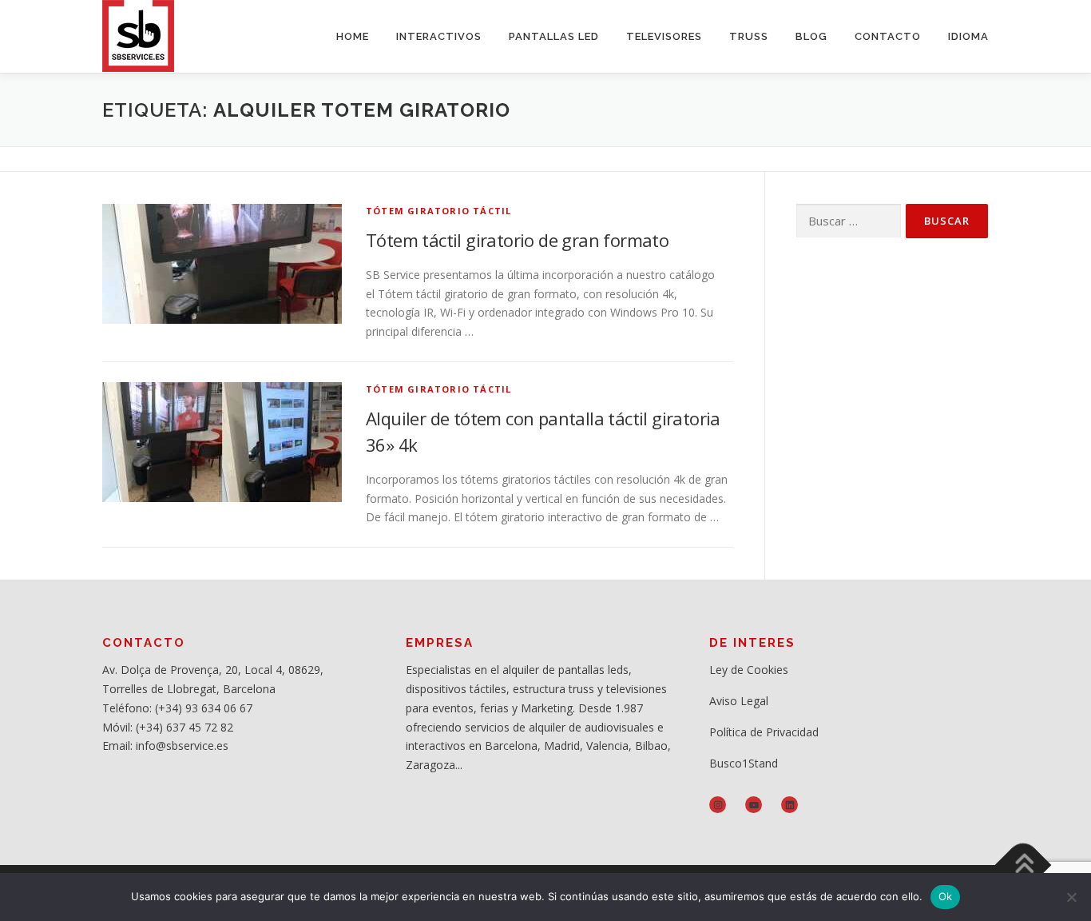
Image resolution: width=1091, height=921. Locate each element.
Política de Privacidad (764, 732)
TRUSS (748, 36)
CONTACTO (888, 36)
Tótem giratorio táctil (438, 211)
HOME (352, 36)
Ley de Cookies (748, 669)
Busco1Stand (743, 763)
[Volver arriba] (1023, 865)
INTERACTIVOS (439, 36)
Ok (945, 896)
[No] (1071, 897)
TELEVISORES (664, 36)
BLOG (811, 36)
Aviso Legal (738, 700)
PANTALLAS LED (554, 36)
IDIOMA (968, 36)
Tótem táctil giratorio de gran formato (517, 240)
